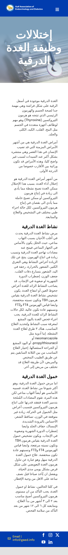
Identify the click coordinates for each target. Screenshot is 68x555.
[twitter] (57, 535)
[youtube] (43, 542)
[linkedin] (50, 542)
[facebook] (43, 535)
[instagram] (50, 535)
